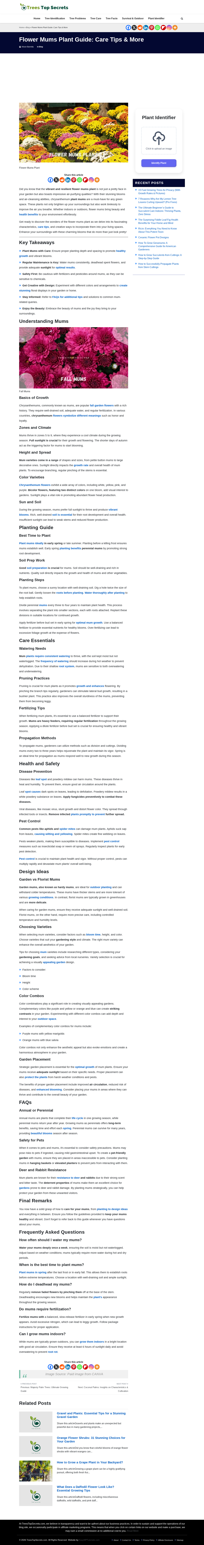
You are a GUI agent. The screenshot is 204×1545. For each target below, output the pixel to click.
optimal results (65, 267)
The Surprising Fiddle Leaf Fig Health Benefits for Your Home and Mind (158, 221)
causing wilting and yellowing (53, 834)
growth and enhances (90, 686)
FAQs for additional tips (67, 296)
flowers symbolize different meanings (77, 415)
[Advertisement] (102, 76)
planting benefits (70, 548)
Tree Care (95, 18)
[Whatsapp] (157, 27)
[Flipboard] (163, 27)
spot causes (33, 791)
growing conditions (41, 897)
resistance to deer (68, 1177)
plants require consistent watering (48, 656)
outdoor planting (101, 887)
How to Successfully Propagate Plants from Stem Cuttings (158, 265)
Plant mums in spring (32, 1272)
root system (66, 666)
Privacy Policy (148, 1540)
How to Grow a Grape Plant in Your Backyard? (90, 1462)
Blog (28, 27)
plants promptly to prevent (88, 814)
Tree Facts (112, 18)
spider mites (67, 828)
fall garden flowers (102, 405)
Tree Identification (55, 18)
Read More (133, 1531)
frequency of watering (55, 661)
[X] (134, 27)
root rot (52, 1351)
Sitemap (180, 1540)
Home (37, 18)
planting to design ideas (112, 1209)
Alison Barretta (28, 47)
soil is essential (62, 514)
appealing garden (54, 962)
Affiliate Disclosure (165, 1540)
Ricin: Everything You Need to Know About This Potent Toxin (157, 230)
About (116, 1540)
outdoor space (47, 1018)
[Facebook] (128, 27)
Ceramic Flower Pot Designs (153, 237)
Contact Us (126, 1540)
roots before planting (69, 592)
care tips (43, 226)
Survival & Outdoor (133, 18)
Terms (137, 1540)
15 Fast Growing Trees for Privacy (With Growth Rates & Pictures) (159, 192)
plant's (97, 1297)
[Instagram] (169, 27)
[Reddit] (140, 27)
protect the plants (36, 1077)
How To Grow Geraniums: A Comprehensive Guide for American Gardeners (157, 246)
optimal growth (84, 1067)
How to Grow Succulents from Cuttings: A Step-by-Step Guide (160, 257)
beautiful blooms (41, 1133)
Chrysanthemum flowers (34, 485)
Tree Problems (77, 18)
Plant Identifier (156, 18)
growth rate (81, 465)
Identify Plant (158, 163)
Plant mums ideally (31, 543)
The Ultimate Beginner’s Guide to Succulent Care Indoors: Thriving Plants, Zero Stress (159, 211)
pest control (111, 841)
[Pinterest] (151, 27)
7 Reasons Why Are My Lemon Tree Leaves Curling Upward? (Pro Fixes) (157, 200)
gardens (24, 1187)
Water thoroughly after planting (105, 592)
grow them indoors (92, 1341)
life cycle (77, 1118)
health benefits (28, 214)
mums (43, 605)
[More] (175, 27)
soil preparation (37, 567)
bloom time (93, 934)
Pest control (27, 858)
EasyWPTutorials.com (89, 1540)
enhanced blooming (49, 1089)
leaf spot (41, 779)
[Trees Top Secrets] (44, 7)
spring (67, 1128)
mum (43, 952)
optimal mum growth (89, 622)
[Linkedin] (145, 27)
